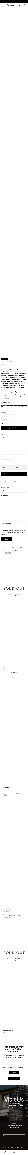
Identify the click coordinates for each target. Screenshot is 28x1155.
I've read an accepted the (13, 1067)
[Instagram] (10, 1078)
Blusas (8, 437)
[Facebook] (18, 1078)
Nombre (3, 516)
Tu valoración (5, 495)
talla (2, 416)
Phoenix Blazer (6, 787)
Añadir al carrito (15, 428)
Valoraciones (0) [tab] (6, 451)
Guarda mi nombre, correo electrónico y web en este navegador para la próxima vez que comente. (13, 532)
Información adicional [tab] (7, 448)
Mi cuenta (14, 1123)
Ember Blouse (6, 666)
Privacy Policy (20, 1067)
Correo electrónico (6, 523)
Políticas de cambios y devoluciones (14, 1125)
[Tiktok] (14, 1078)
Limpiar (5, 419)
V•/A (24, 1147)
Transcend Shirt (7, 909)
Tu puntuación (5, 487)
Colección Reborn (14, 437)
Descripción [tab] (4, 444)
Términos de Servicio (14, 1127)
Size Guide (3, 412)
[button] (3, 5)
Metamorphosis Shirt (8, 1030)
